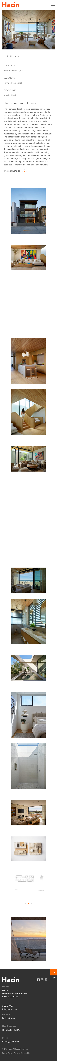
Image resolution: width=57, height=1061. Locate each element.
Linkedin (46, 979)
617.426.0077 (7, 1006)
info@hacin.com (9, 1010)
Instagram (42, 979)
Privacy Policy (7, 1053)
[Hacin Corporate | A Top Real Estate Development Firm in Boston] (10, 5)
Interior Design (11, 95)
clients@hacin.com (11, 1030)
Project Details (12, 171)
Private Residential (13, 83)
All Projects (13, 56)
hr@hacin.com (8, 1018)
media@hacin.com (10, 1042)
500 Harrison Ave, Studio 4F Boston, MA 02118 (14, 995)
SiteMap (27, 1053)
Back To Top (53, 972)
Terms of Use (18, 1053)
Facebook (38, 979)
